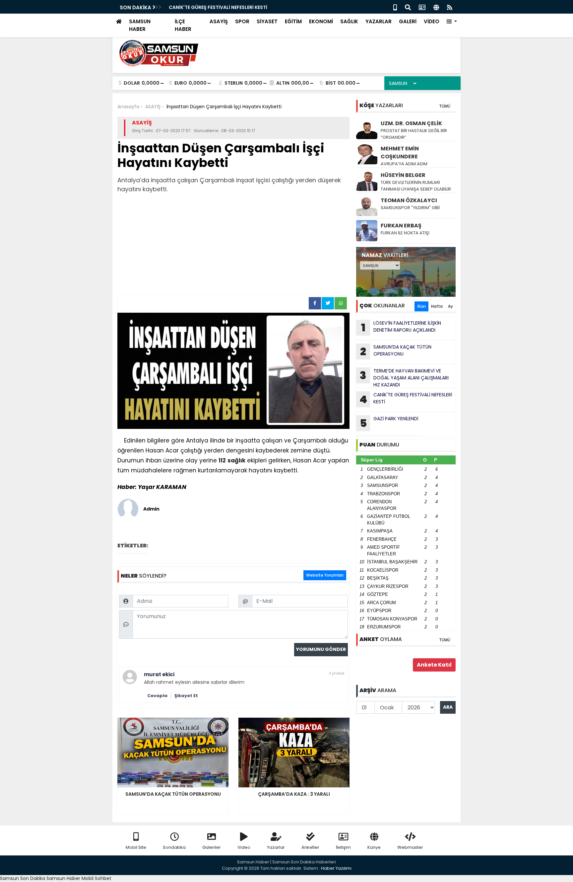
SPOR (242, 21)
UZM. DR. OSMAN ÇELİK (411, 123)
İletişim (343, 847)
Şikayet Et (186, 695)
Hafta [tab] (437, 306)
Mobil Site (136, 847)
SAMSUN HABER (140, 25)
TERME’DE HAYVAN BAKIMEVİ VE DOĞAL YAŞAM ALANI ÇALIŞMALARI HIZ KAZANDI (404, 377)
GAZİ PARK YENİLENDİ (193, 7)
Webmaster (410, 847)
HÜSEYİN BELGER (403, 175)
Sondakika (174, 847)
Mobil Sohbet (96, 878)
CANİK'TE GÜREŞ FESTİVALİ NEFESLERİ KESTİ (405, 399)
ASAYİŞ (219, 21)
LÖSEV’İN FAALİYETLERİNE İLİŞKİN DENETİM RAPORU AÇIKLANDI (401, 327)
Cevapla (157, 695)
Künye (374, 847)
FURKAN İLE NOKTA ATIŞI (405, 233)
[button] (452, 22)
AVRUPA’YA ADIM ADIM (404, 164)
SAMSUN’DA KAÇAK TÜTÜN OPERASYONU (395, 351)
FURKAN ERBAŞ (401, 225)
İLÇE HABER (183, 25)
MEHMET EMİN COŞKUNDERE (400, 152)
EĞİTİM (293, 21)
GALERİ (407, 21)
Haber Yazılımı (336, 868)
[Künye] (436, 7)
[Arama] (408, 7)
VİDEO (431, 21)
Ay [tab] (450, 306)
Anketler (310, 847)
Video (243, 847)
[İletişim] (422, 7)
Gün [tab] (421, 306)
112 (222, 460)
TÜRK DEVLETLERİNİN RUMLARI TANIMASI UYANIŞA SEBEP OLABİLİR (416, 185)
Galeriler (211, 847)
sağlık (236, 460)
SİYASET (267, 21)
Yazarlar (276, 847)
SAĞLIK (349, 21)
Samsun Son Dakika (23, 878)
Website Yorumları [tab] (325, 575)
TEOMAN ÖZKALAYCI (409, 200)
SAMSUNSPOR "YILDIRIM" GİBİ (410, 207)
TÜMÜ (444, 106)
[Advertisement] (233, 245)
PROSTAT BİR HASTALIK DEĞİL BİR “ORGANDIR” (414, 133)
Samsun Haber (63, 878)
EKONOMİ (321, 21)
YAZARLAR (378, 21)
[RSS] (450, 7)
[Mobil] (395, 7)
